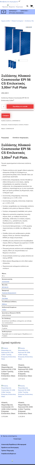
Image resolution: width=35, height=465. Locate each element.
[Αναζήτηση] (27, 6)
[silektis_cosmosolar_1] (23, 64)
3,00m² (4, 309)
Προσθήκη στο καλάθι (20, 106)
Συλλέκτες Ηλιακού (23, 124)
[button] (17, 10)
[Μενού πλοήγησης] (3, 12)
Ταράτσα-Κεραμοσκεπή (9, 293)
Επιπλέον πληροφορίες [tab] (21, 137)
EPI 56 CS (5, 287)
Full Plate (5, 298)
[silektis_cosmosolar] (17, 41)
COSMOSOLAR (10, 128)
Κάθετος (4, 304)
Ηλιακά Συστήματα (17, 21)
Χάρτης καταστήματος (10, 436)
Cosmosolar (5, 281)
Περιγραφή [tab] (5, 137)
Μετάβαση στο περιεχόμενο (9, 1)
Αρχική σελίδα (5, 21)
